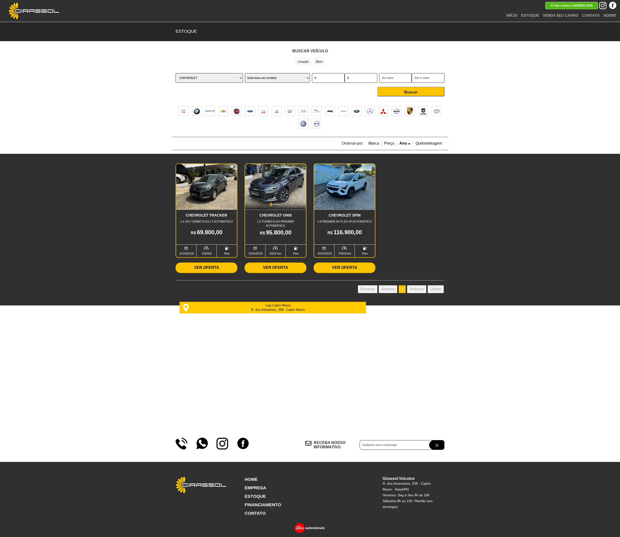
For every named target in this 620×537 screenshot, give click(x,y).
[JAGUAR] (316, 111)
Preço (389, 143)
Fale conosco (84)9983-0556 (573, 5)
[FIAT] (236, 111)
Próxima (417, 289)
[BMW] (197, 111)
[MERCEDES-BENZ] (370, 111)
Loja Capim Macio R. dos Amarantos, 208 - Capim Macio (278, 307)
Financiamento (263, 504)
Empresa (255, 487)
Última (435, 289)
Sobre (609, 15)
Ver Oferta (206, 267)
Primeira (367, 289)
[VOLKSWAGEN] (303, 123)
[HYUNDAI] (303, 111)
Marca (373, 143)
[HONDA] (290, 111)
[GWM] (276, 111)
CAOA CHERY (210, 111)
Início (512, 15)
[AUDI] (183, 111)
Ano (403, 143)
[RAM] (423, 111)
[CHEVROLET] (223, 111)
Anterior (388, 289)
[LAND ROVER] (356, 111)
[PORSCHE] (410, 111)
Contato (591, 15)
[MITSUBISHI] (383, 111)
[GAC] (263, 111)
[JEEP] (330, 111)
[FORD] (250, 111)
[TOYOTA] (436, 111)
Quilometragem (429, 143)
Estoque (530, 15)
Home (251, 479)
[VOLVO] (316, 123)
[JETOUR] (343, 111)
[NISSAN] (396, 111)
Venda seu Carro (560, 15)
